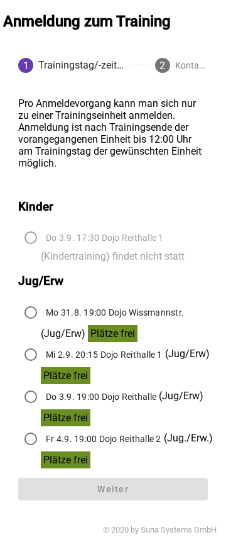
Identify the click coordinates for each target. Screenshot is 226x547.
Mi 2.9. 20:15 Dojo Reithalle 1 (104, 355)
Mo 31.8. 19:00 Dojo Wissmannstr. (115, 312)
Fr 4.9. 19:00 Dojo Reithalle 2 (103, 439)
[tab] (71, 65)
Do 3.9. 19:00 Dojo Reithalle (101, 397)
